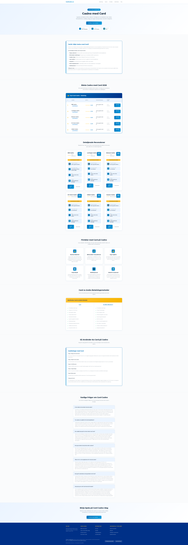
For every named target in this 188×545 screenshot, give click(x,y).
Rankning (101, 1)
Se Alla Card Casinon (94, 517)
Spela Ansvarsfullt (113, 528)
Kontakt (96, 530)
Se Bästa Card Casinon (94, 23)
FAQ (121, 1)
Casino (106, 1)
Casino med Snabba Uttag (85, 530)
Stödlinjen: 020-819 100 (114, 532)
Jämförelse (117, 1)
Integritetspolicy (98, 532)
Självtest (111, 530)
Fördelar (111, 1)
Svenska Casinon (83, 532)
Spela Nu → (117, 105)
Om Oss (96, 528)
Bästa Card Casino (83, 528)
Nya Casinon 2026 (83, 534)
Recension (78, 186)
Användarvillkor (98, 534)
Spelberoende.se (113, 534)
